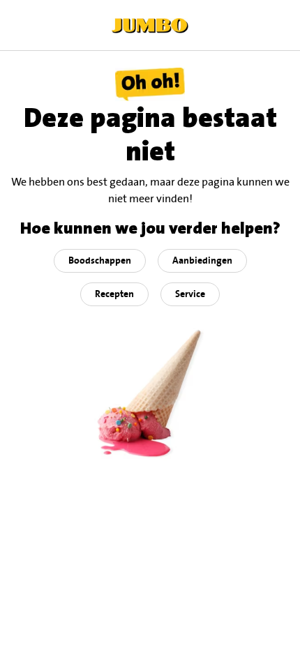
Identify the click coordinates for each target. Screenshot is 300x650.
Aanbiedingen (202, 260)
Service (190, 294)
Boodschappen (99, 260)
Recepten (114, 294)
